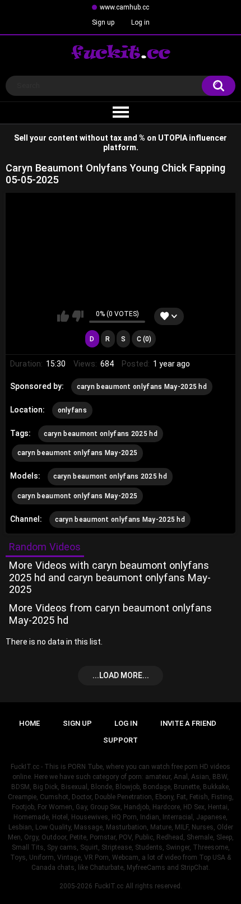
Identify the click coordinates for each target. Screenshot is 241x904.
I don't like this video (78, 316)
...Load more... (120, 675)
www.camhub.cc (124, 7)
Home (29, 723)
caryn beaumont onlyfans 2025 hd (100, 434)
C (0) (144, 339)
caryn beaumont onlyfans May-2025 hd (142, 387)
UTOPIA (172, 137)
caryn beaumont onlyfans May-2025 (77, 453)
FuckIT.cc (109, 886)
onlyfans (72, 410)
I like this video (63, 316)
